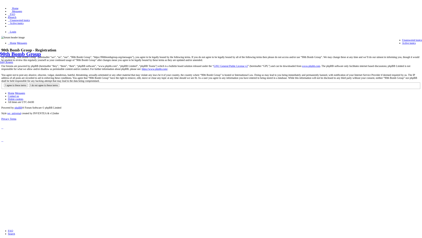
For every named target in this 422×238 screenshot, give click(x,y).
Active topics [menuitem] (409, 43)
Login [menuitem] (13, 31)
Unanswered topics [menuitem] (412, 40)
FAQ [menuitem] (10, 230)
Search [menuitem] (11, 233)
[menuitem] (13, 8)
